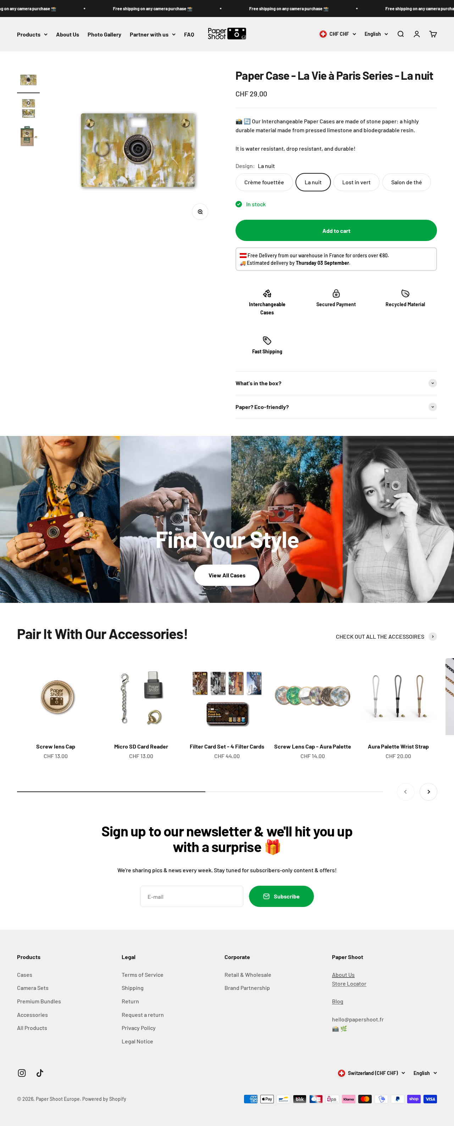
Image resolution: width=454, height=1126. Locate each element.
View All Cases (227, 575)
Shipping (133, 987)
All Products (32, 1027)
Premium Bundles (39, 1001)
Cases (24, 974)
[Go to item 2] (28, 109)
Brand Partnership (247, 987)
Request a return (143, 1014)
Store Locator (349, 983)
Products (28, 34)
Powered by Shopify (104, 1099)
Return (130, 1001)
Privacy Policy (139, 1027)
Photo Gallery (104, 34)
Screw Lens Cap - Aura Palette (312, 746)
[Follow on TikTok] (40, 1073)
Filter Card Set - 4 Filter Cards (227, 746)
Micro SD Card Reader (141, 746)
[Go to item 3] (28, 137)
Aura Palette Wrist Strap (398, 746)
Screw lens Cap (55, 746)
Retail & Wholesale (248, 974)
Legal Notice (137, 1041)
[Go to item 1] (28, 80)
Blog (337, 1001)
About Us (67, 34)
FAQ (189, 34)
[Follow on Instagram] (22, 1073)
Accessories (32, 1014)
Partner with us (149, 34)
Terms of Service (143, 974)
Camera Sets (33, 987)
